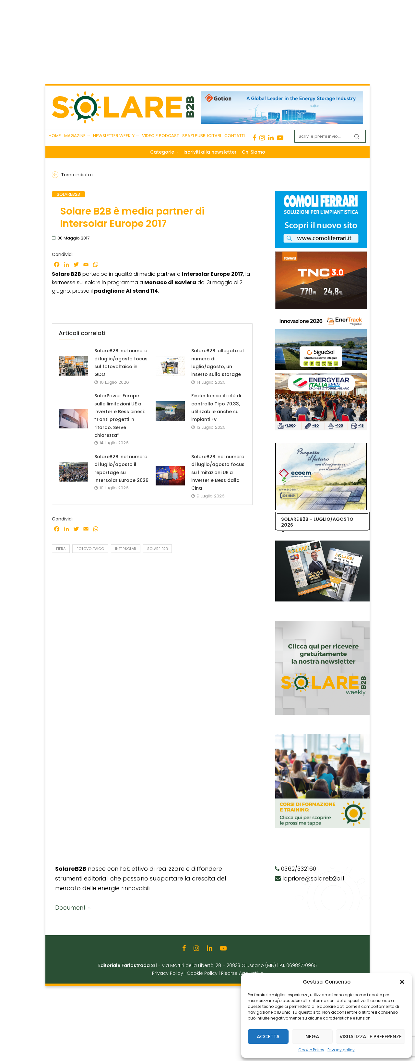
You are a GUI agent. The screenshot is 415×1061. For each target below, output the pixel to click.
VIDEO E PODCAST (160, 136)
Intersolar (125, 548)
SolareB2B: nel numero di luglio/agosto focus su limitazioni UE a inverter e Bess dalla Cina (217, 472)
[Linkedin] (271, 138)
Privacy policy (341, 1050)
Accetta (268, 1036)
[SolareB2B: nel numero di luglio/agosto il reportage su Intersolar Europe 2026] (73, 472)
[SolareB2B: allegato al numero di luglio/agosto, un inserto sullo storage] (170, 366)
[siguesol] (321, 315)
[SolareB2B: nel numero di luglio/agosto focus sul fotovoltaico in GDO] (73, 366)
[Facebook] (254, 138)
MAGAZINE (75, 136)
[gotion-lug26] (282, 94)
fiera (60, 548)
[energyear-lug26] (321, 376)
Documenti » (73, 908)
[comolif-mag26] (321, 194)
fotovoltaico (90, 548)
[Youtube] (280, 138)
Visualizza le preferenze (370, 1036)
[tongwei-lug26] (321, 254)
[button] (402, 982)
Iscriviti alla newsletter (210, 152)
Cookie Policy (311, 1050)
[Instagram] (262, 138)
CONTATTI (234, 136)
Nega (312, 1036)
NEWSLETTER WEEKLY (114, 136)
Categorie (162, 152)
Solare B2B (157, 548)
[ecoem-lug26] (321, 446)
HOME (55, 136)
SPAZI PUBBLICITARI (201, 136)
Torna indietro (77, 174)
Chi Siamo (253, 152)
